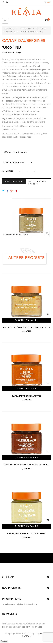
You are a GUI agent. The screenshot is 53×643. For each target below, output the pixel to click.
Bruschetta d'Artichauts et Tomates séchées (26, 327)
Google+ (11, 190)
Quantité (8, 171)
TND (49, 2)
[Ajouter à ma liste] (48, 314)
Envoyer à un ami (17, 152)
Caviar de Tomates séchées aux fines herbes (26, 465)
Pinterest (16, 190)
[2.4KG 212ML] (26, 162)
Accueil (9, 29)
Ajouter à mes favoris (37, 182)
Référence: (8, 53)
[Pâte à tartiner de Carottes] (26, 367)
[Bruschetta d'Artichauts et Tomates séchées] (26, 298)
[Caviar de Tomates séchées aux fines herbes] (26, 435)
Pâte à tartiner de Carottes (26, 396)
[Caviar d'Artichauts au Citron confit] (26, 504)
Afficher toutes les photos (16, 234)
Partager (7, 190)
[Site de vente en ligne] (26, 11)
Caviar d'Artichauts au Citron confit (26, 533)
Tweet (3, 190)
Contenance (11, 162)
